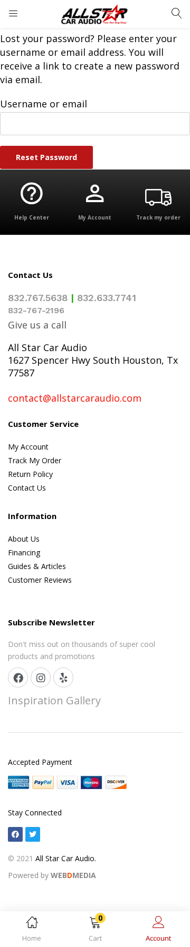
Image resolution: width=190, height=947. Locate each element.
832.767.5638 (38, 297)
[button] (95, 931)
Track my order (158, 217)
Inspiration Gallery (54, 700)
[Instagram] (41, 677)
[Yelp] (63, 677)
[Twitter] (32, 834)
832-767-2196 (36, 310)
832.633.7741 (106, 297)
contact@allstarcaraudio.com (74, 398)
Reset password (46, 157)
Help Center (31, 217)
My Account (94, 217)
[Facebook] (18, 677)
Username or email (43, 103)
